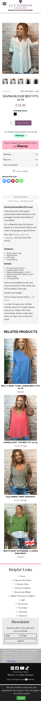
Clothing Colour (20, 111)
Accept (21, 698)
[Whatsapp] (21, 181)
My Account (23, 604)
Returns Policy (23, 584)
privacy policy (23, 693)
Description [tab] (20, 197)
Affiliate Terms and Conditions (22, 596)
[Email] (17, 181)
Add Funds (22, 612)
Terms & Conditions (23, 588)
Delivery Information (22, 580)
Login (22, 600)
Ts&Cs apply (11, 661)
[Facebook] (4, 181)
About (22, 576)
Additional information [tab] (20, 201)
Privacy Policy (17, 672)
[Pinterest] (13, 181)
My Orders (22, 608)
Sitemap (25, 672)
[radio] (15, 114)
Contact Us (22, 616)
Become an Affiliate (23, 592)
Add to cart (23, 123)
